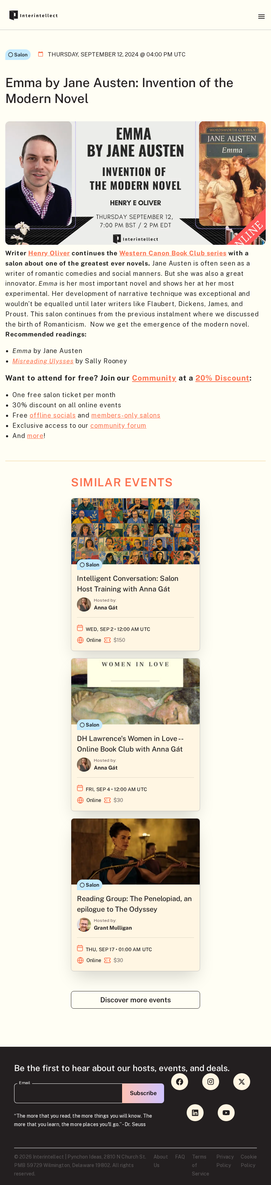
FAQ (180, 1157)
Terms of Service (200, 1165)
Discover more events (135, 1000)
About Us (160, 1161)
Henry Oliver (49, 253)
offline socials (53, 415)
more (35, 435)
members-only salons (126, 415)
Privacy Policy (225, 1161)
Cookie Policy (249, 1161)
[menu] (261, 16)
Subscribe (143, 1093)
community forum (118, 425)
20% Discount (222, 377)
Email (24, 1082)
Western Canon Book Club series (173, 253)
